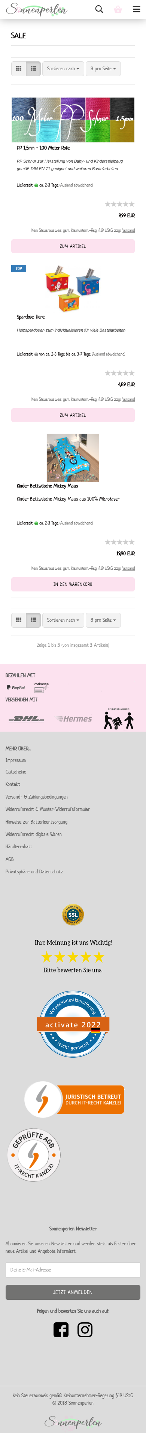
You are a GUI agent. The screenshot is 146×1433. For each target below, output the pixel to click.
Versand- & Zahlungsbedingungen (37, 797)
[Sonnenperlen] (34, 9)
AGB (10, 859)
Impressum (16, 760)
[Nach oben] (125, 1422)
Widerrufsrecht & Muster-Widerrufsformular (48, 809)
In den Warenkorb (73, 584)
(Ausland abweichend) (76, 185)
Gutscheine (16, 772)
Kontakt (13, 784)
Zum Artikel (73, 246)
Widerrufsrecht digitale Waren (34, 834)
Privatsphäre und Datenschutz (34, 871)
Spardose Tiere (31, 317)
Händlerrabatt (19, 846)
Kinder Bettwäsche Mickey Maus (47, 486)
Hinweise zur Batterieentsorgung (36, 822)
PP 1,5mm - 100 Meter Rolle (43, 148)
